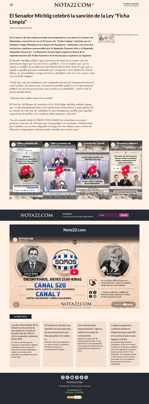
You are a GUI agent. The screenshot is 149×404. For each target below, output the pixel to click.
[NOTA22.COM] (74, 382)
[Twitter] (67, 377)
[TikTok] (81, 377)
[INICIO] (74, 4)
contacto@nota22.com (74, 390)
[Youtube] (72, 377)
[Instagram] (77, 377)
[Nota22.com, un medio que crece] (106, 38)
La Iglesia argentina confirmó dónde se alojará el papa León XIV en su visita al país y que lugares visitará (123, 332)
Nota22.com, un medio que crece (126, 35)
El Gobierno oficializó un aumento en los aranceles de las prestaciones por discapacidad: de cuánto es (58, 332)
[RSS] (86, 377)
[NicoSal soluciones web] (74, 397)
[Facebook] (63, 377)
